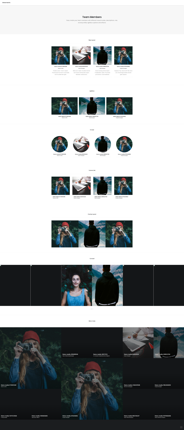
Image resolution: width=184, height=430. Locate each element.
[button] (64, 106)
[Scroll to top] (181, 427)
